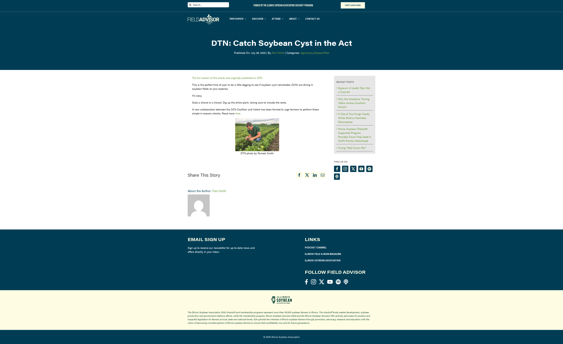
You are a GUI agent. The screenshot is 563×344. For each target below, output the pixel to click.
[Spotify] (369, 169)
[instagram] (313, 281)
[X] (307, 175)
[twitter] (321, 281)
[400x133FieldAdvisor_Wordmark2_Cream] (203, 15)
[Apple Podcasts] (337, 176)
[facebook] (306, 281)
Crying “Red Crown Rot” (352, 148)
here (237, 113)
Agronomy (306, 53)
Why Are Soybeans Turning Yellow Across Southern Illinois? (353, 103)
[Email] (323, 175)
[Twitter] (353, 169)
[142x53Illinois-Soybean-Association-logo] (281, 297)
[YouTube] (361, 169)
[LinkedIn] (315, 175)
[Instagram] (345, 169)
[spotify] (338, 281)
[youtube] (330, 281)
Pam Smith (278, 53)
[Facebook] (299, 175)
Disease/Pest (321, 53)
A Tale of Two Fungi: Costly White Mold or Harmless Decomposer (354, 118)
